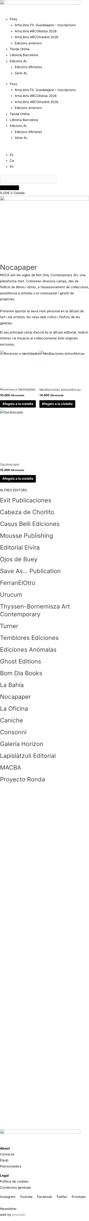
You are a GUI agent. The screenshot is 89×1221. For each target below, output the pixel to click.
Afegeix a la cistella (17, 404)
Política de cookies (14, 1181)
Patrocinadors (10, 1166)
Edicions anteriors (28, 43)
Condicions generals (15, 1187)
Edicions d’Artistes (28, 67)
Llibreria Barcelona (24, 55)
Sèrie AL (21, 73)
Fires (13, 19)
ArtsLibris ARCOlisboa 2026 (36, 31)
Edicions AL (18, 61)
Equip (4, 1160)
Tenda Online (20, 49)
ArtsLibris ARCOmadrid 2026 (36, 37)
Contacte (7, 1154)
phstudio (18, 1215)
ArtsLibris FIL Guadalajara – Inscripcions (45, 25)
